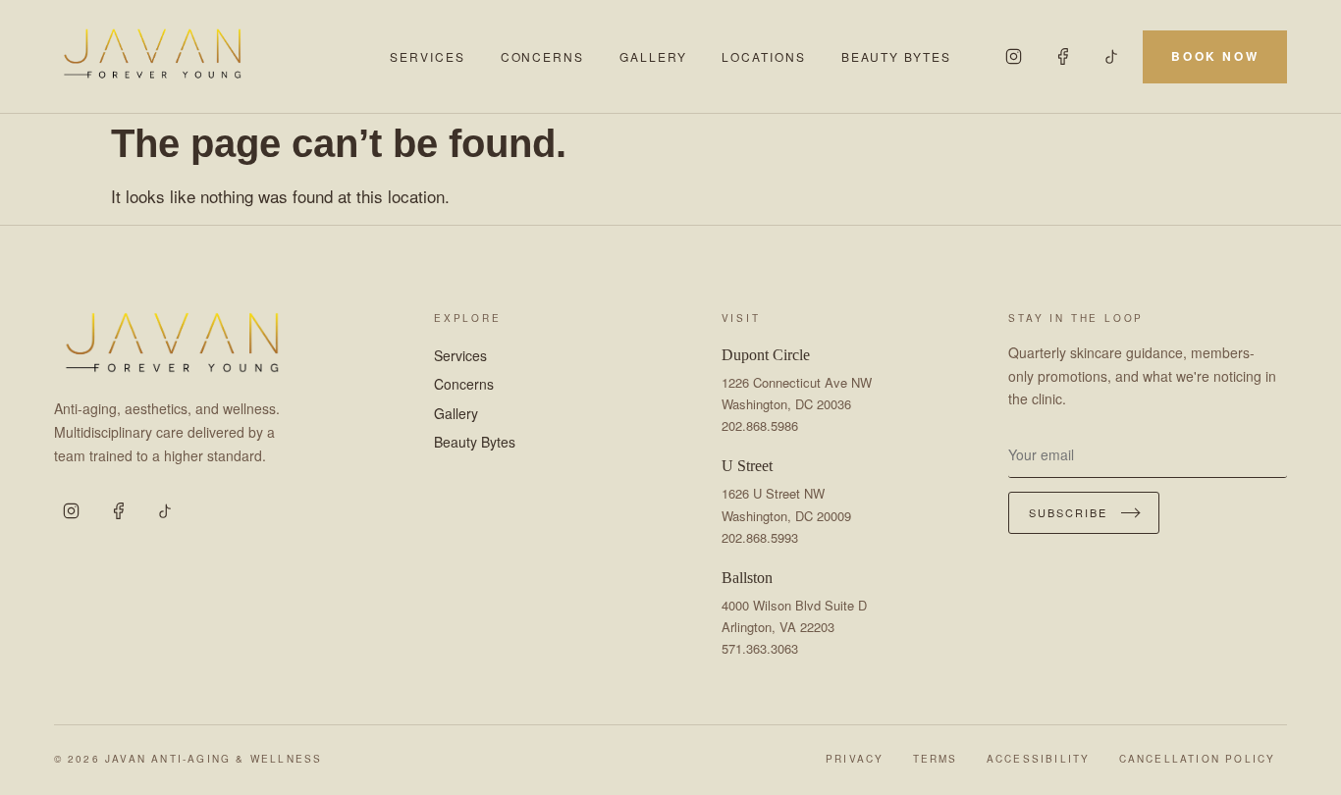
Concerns (542, 56)
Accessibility (1039, 759)
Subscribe (1068, 512)
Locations (763, 56)
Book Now (1215, 56)
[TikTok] (1111, 57)
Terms (935, 759)
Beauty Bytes (896, 56)
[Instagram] (1013, 57)
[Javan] (210, 56)
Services (427, 56)
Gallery (652, 56)
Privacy (855, 759)
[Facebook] (1062, 57)
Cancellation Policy (1197, 759)
